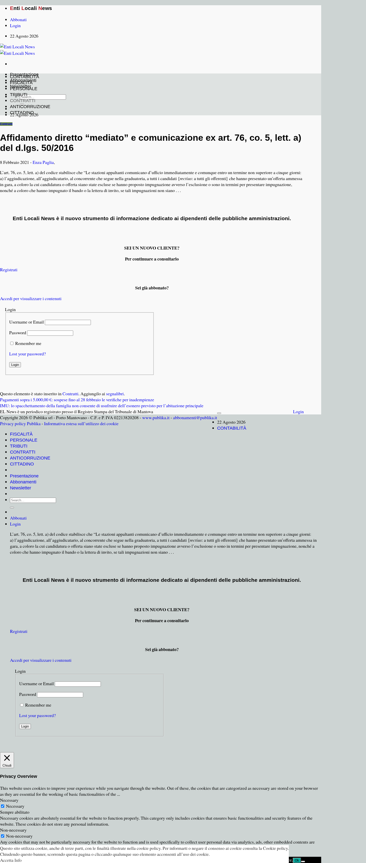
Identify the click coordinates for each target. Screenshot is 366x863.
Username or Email (26, 322)
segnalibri (115, 394)
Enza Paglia (43, 162)
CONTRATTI (22, 100)
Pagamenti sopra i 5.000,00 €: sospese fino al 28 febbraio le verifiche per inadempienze (77, 399)
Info (18, 860)
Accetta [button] (6, 860)
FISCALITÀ (21, 82)
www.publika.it (156, 417)
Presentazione (24, 475)
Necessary (15, 806)
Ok (297, 860)
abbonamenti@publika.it (195, 417)
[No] (303, 861)
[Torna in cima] (219, 413)
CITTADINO (22, 112)
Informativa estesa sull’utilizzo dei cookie (81, 423)
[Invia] (12, 507)
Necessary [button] (9, 800)
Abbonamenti (23, 481)
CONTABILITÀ (24, 76)
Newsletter (20, 487)
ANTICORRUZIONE (30, 106)
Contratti (6, 124)
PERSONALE (23, 88)
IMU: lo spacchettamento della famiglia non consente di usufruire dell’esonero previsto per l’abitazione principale (101, 405)
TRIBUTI (18, 94)
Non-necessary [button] (13, 830)
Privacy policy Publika (20, 423)
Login (298, 411)
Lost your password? (27, 354)
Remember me (28, 343)
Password (17, 332)
